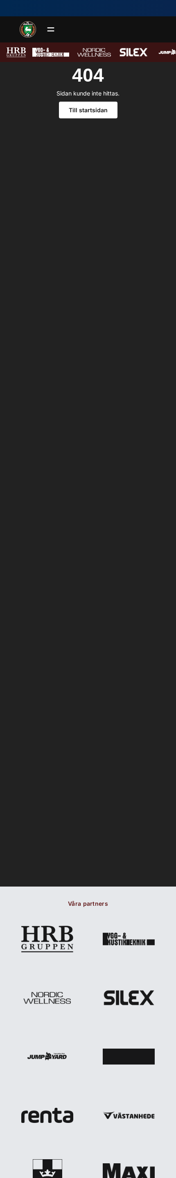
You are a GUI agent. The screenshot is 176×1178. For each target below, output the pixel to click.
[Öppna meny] (51, 29)
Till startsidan (88, 110)
